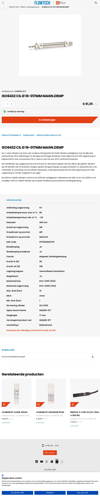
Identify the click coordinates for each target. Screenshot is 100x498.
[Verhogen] (11, 104)
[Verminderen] (4, 104)
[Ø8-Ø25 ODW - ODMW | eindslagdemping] (3, 2)
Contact (51, 452)
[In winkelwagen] (6, 404)
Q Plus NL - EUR (51, 445)
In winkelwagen (47, 119)
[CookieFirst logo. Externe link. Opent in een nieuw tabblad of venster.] (3, 475)
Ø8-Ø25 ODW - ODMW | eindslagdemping (24, 7)
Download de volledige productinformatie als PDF (31, 330)
